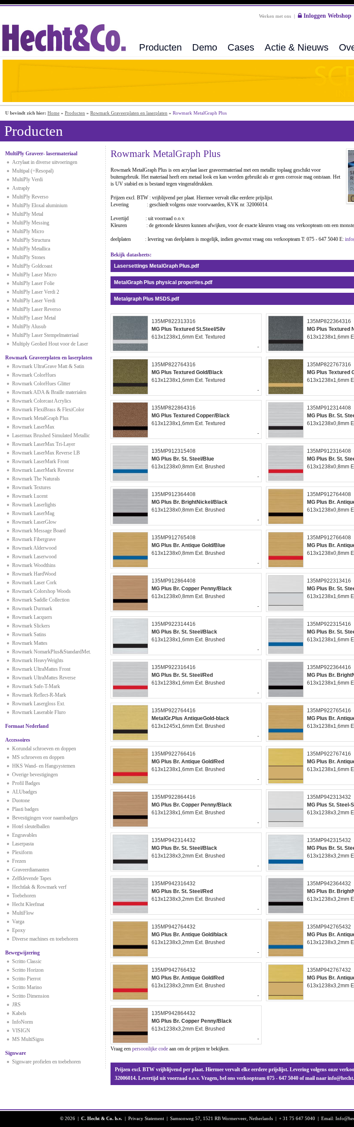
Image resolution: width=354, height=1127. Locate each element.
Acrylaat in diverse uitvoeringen (44, 162)
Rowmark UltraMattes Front (41, 669)
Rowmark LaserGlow (34, 522)
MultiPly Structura (31, 240)
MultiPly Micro (28, 231)
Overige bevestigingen (35, 775)
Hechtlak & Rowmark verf (39, 887)
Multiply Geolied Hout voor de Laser (50, 344)
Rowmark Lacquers (32, 617)
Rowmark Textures (31, 487)
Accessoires (17, 740)
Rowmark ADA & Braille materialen (49, 392)
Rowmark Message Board (39, 531)
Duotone (21, 800)
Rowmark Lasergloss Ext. (38, 704)
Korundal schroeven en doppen (44, 749)
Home (53, 112)
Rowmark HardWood (34, 574)
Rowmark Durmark (32, 608)
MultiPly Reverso (30, 197)
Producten (160, 47)
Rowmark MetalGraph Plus (40, 418)
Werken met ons (275, 16)
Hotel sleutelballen (31, 826)
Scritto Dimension (30, 996)
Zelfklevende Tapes (31, 878)
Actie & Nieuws (297, 47)
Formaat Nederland (27, 726)
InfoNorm (22, 1022)
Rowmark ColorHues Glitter (41, 384)
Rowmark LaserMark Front (40, 461)
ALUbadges (24, 792)
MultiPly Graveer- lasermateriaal (41, 153)
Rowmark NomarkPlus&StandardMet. (51, 652)
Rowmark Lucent (29, 496)
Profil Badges (26, 783)
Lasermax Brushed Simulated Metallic (51, 435)
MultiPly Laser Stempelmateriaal (45, 335)
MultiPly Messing (30, 223)
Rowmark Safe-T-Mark (36, 686)
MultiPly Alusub (29, 326)
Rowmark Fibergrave (34, 539)
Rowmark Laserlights (34, 505)
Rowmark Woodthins (34, 565)
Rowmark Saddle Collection (41, 600)
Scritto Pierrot (26, 979)
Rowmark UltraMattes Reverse (44, 678)
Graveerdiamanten (30, 870)
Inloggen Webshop (326, 15)
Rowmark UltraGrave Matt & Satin (48, 366)
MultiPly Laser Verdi (33, 301)
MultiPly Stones (28, 257)
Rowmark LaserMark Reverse (43, 470)
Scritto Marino (27, 987)
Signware (15, 1053)
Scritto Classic (26, 961)
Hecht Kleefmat (28, 904)
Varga (18, 922)
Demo (204, 47)
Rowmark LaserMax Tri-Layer (43, 444)
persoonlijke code (150, 1049)
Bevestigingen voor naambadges (45, 818)
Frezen (19, 861)
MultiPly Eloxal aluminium (39, 205)
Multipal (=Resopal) (33, 171)
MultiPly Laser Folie (33, 283)
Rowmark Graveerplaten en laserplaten (129, 112)
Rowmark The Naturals (36, 479)
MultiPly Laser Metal (34, 318)
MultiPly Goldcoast (32, 266)
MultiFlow (23, 913)
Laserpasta (23, 844)
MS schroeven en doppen (38, 757)
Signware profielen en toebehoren (46, 1062)
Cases (241, 47)
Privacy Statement (146, 1118)
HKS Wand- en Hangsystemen (43, 766)
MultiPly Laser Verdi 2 (35, 292)
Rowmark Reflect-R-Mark (39, 695)
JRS (16, 1005)
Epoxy (18, 930)
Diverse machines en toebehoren (45, 939)
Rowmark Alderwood (34, 548)
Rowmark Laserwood (34, 557)
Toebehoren (24, 896)
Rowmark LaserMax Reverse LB (46, 453)
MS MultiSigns (28, 1039)
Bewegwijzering (22, 953)
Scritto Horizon (28, 970)
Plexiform (22, 852)
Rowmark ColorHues (34, 375)
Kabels (19, 1013)
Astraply (21, 188)
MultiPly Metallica (31, 249)
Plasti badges (25, 809)
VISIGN (21, 1031)
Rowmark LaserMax (33, 427)
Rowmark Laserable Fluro (39, 712)
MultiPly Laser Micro (34, 275)
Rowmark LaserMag (33, 513)
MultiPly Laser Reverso (36, 309)
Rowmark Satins (29, 634)
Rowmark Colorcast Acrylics (41, 401)
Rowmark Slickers (31, 626)
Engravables (24, 835)
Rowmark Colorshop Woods (41, 591)
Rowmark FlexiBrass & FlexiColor (48, 410)
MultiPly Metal (27, 214)
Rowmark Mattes (29, 643)
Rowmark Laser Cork (34, 583)
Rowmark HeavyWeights (37, 660)
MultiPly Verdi (27, 179)
